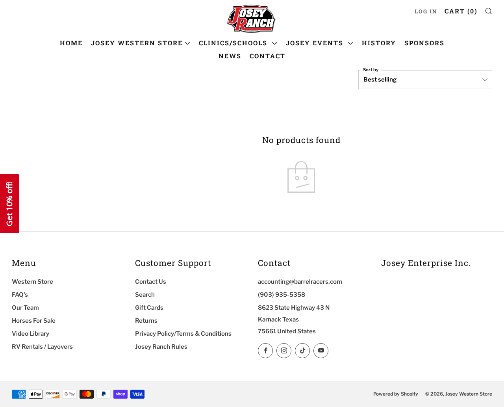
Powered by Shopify (395, 394)
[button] (9, 203)
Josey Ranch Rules (161, 346)
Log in (426, 11)
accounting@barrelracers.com (300, 281)
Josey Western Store (137, 43)
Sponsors (424, 43)
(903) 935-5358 (281, 294)
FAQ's (20, 294)
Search (145, 294)
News (230, 56)
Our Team (25, 307)
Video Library (30, 333)
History (379, 43)
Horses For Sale (34, 320)
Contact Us (150, 281)
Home (71, 43)
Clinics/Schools (234, 43)
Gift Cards (149, 307)
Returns (146, 320)
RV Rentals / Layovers (42, 346)
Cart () (461, 11)
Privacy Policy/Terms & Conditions (183, 333)
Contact (267, 56)
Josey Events (316, 43)
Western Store (32, 281)
